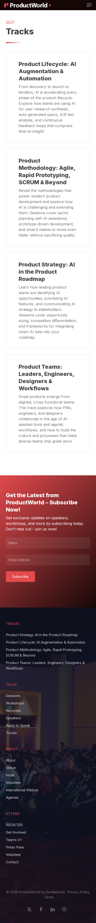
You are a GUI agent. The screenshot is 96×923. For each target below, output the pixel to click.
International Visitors (22, 790)
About (10, 760)
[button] (89, 5)
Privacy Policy (78, 892)
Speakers (13, 718)
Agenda (12, 797)
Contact (12, 862)
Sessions (13, 695)
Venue (11, 767)
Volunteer (13, 782)
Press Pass (15, 847)
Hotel (10, 775)
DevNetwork (55, 892)
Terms (49, 897)
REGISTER (14, 825)
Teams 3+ (14, 840)
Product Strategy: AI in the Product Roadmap (42, 635)
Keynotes (13, 710)
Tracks (11, 733)
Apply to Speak (18, 725)
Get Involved (16, 832)
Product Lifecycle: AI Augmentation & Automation (45, 642)
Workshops (15, 703)
